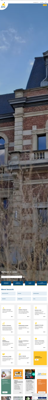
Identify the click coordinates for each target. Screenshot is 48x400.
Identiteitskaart (5, 293)
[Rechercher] (21, 276)
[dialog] (39, 396)
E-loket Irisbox (30, 283)
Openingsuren (35, 2)
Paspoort (19, 293)
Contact (41, 2)
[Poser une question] (23, 277)
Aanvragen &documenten (6, 283)
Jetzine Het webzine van (42, 283)
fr (45, 2)
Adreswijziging (36, 293)
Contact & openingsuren (18, 283)
